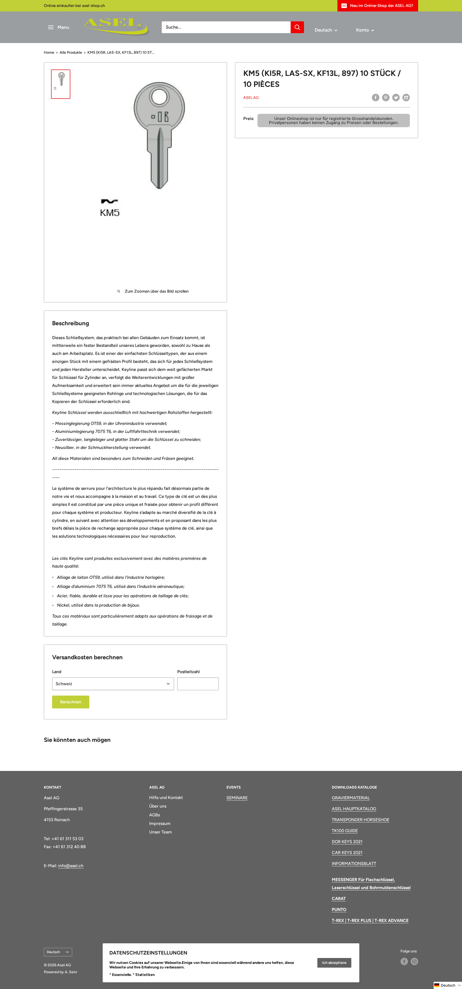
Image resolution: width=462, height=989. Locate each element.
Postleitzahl (188, 671)
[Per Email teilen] (406, 97)
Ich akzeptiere (334, 962)
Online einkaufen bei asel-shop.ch (74, 5)
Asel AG (251, 97)
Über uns (157, 806)
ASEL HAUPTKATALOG (354, 808)
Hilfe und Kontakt (166, 797)
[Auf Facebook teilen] (375, 97)
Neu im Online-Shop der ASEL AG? (381, 5)
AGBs (154, 814)
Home (49, 52)
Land (56, 671)
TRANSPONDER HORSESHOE (360, 819)
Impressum (160, 823)
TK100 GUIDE (345, 830)
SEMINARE (237, 797)
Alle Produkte (71, 52)
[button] (448, 985)
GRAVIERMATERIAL (351, 797)
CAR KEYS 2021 (347, 852)
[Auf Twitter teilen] (396, 97)
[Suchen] (297, 27)
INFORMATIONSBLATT (354, 863)
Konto (363, 30)
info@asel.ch (70, 865)
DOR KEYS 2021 (347, 841)
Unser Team (160, 832)
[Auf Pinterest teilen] (386, 97)
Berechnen (70, 701)
